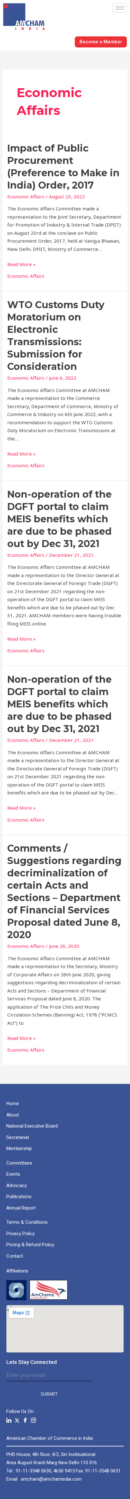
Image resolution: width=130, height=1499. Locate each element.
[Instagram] (33, 1420)
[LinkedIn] (8, 1420)
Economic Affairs (25, 196)
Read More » (21, 263)
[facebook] (25, 1420)
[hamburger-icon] (120, 7)
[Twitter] (17, 1420)
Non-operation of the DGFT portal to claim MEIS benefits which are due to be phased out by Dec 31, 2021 (59, 519)
